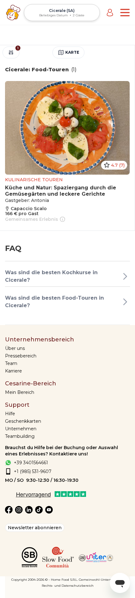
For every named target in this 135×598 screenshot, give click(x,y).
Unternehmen (20, 429)
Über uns (15, 348)
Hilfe (10, 413)
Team (11, 363)
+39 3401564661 (31, 462)
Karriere (13, 371)
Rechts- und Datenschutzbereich (68, 586)
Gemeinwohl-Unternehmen (101, 580)
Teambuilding (20, 436)
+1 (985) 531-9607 (32, 471)
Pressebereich (20, 356)
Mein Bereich (19, 392)
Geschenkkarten (23, 421)
